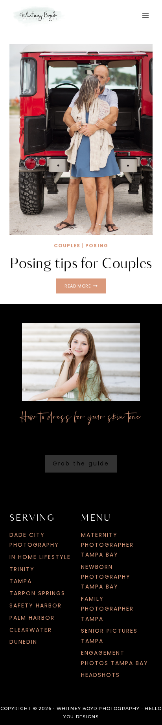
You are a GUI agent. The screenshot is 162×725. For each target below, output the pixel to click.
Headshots (100, 675)
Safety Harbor (35, 605)
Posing (96, 245)
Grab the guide (81, 463)
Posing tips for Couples (81, 263)
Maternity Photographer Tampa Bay (107, 545)
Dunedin (23, 642)
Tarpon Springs (37, 593)
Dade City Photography (34, 540)
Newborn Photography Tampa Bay (106, 576)
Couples (67, 245)
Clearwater (30, 630)
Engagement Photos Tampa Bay (114, 658)
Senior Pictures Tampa (109, 636)
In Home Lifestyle (40, 557)
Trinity (22, 569)
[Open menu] (145, 15)
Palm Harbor (32, 618)
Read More (84, 286)
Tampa (20, 581)
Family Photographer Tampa (107, 608)
